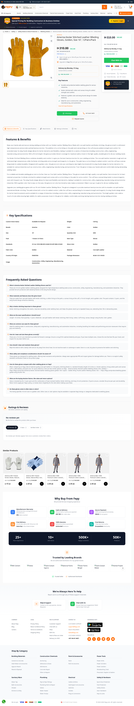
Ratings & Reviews (62, 129)
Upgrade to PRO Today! (111, 87)
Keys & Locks (101, 693)
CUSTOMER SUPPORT (74, 624)
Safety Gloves (101, 688)
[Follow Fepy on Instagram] (99, 639)
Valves (42, 688)
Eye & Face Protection (103, 682)
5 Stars (23, 427)
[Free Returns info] (65, 54)
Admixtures (43, 666)
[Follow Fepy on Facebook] (89, 639)
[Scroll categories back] (14, 13)
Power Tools (101, 656)
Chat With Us (116, 60)
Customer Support (55, 624)
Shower (14, 688)
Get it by (10, 480)
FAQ (75, 129)
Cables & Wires (73, 682)
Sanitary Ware (17, 677)
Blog (13, 627)
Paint (70, 661)
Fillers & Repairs (45, 672)
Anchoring (43, 661)
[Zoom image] (51, 78)
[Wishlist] (51, 36)
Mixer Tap (15, 682)
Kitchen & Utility (16, 691)
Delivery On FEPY (54, 638)
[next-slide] (122, 568)
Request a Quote (126, 13)
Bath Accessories (17, 685)
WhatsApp (68, 113)
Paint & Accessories (75, 656)
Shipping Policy (35, 632)
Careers (14, 629)
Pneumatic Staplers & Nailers (106, 672)
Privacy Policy (35, 624)
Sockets (70, 691)
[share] (51, 41)
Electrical (71, 677)
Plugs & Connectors (74, 693)
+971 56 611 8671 (73, 638)
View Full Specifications (65, 106)
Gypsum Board (16, 666)
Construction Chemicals (48, 656)
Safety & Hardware (103, 677)
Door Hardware (101, 691)
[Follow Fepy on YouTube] (113, 639)
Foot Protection (101, 685)
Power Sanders (101, 666)
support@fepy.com (74, 627)
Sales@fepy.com (73, 632)
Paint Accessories (73, 664)
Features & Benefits (13, 129)
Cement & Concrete (17, 661)
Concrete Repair (45, 669)
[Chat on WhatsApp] (3, 701)
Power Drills (100, 661)
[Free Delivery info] (70, 74)
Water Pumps (44, 693)
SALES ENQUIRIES (73, 629)
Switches (71, 688)
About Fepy (15, 624)
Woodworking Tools (103, 669)
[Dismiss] (128, 20)
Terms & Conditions (36, 629)
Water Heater (44, 691)
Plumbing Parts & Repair (47, 685)
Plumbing (43, 677)
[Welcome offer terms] (68, 59)
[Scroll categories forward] (116, 13)
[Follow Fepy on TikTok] (108, 639)
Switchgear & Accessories (76, 685)
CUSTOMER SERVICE (74, 635)
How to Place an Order (56, 635)
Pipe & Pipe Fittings (46, 682)
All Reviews (11, 427)
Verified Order (36, 427)
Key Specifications (30, 129)
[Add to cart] (20, 484)
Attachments (46, 129)
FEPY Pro (52, 632)
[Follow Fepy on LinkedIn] (103, 639)
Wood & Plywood (17, 669)
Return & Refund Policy (38, 627)
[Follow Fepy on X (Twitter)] (94, 639)
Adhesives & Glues (45, 664)
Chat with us (53, 627)
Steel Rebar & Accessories (19, 664)
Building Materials (18, 656)
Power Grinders (101, 664)
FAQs (51, 629)
